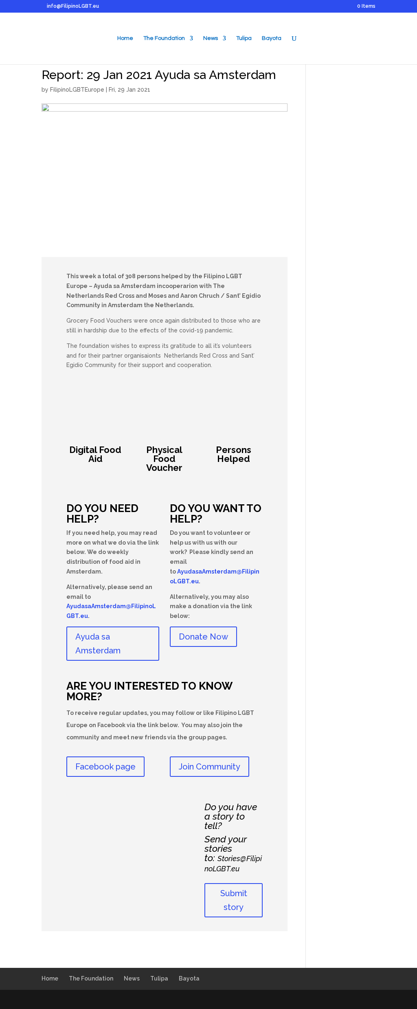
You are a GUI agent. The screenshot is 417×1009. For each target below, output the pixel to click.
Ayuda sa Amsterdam (98, 643)
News (210, 38)
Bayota (271, 38)
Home (125, 38)
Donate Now (203, 637)
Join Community (209, 767)
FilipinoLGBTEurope (77, 89)
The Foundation (164, 38)
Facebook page (105, 767)
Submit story (233, 900)
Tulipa (244, 38)
